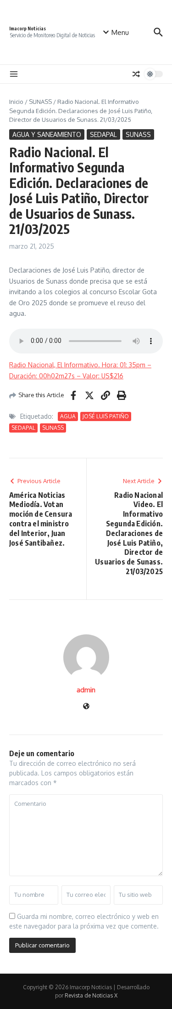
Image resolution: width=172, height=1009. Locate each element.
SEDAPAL (103, 134)
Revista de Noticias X (91, 995)
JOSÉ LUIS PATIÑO (106, 416)
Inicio (16, 101)
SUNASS (40, 101)
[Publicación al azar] (136, 74)
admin (86, 689)
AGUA (68, 416)
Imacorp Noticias (27, 28)
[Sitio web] (86, 707)
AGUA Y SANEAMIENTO (46, 134)
